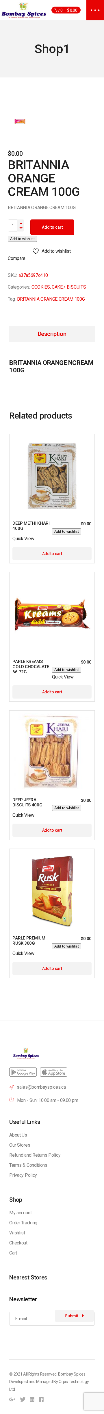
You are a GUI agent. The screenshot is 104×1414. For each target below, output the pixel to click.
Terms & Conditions (28, 1165)
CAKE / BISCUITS (69, 287)
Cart (13, 1253)
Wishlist (17, 1233)
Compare (16, 258)
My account (20, 1212)
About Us (18, 1135)
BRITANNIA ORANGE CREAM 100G (51, 299)
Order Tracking (23, 1223)
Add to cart (52, 227)
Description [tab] (52, 333)
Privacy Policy (23, 1175)
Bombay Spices (71, 1374)
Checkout (18, 1243)
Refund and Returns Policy (34, 1155)
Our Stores (19, 1145)
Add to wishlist (22, 239)
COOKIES (40, 287)
